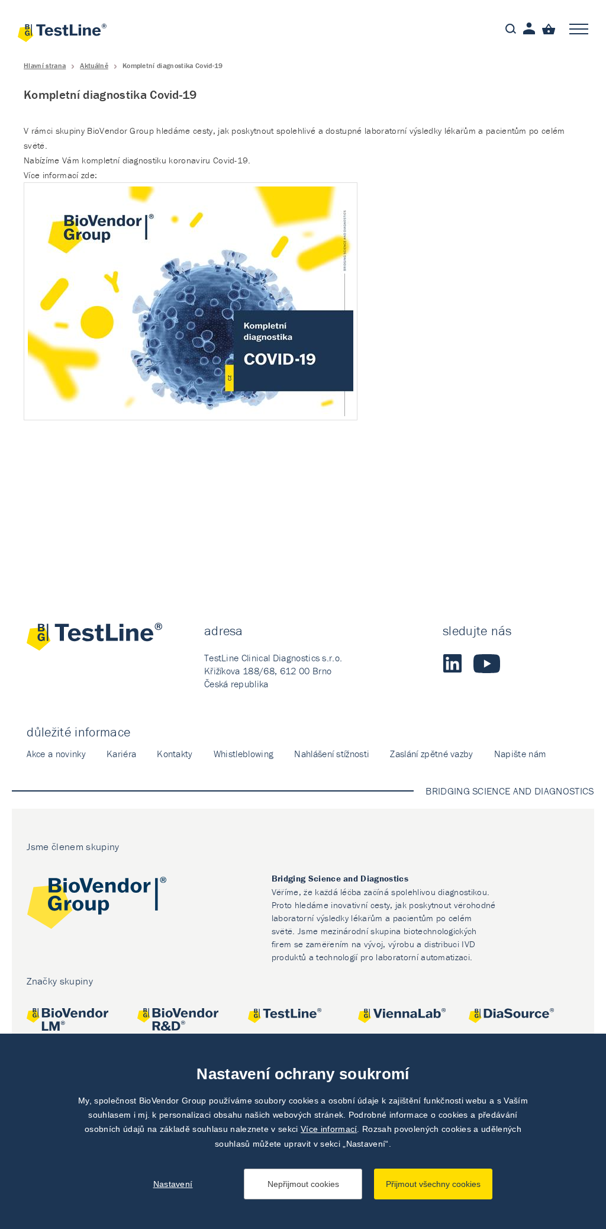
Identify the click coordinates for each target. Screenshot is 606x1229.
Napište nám (520, 754)
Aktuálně (94, 65)
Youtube (486, 663)
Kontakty (175, 754)
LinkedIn (452, 663)
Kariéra (121, 754)
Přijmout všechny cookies (433, 1184)
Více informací (329, 1129)
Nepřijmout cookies (303, 1184)
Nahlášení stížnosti (331, 754)
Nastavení (173, 1184)
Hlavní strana (45, 65)
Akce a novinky (56, 754)
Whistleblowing (243, 754)
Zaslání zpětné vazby (431, 754)
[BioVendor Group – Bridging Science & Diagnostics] (96, 905)
